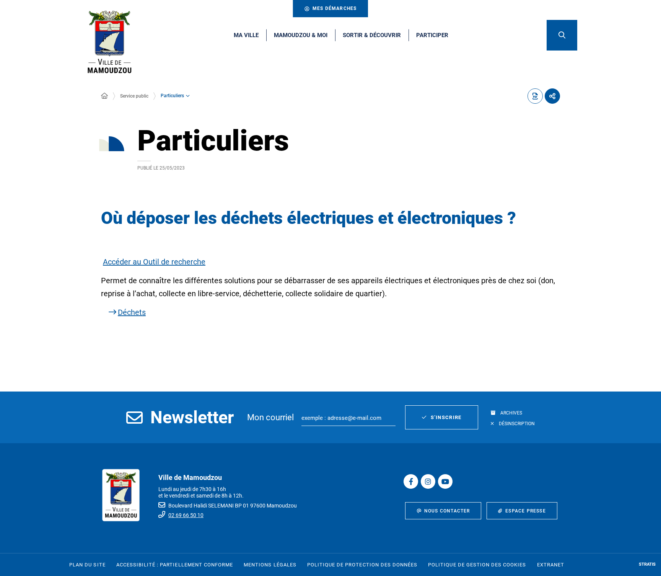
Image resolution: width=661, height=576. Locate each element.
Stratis (647, 564)
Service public (134, 96)
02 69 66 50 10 (186, 515)
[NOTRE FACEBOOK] (410, 481)
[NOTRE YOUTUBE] (445, 481)
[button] (562, 35)
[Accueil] (104, 96)
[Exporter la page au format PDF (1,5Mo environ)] (535, 96)
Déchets (132, 312)
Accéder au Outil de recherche (154, 261)
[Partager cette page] (552, 96)
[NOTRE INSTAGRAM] (428, 481)
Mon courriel (270, 417)
